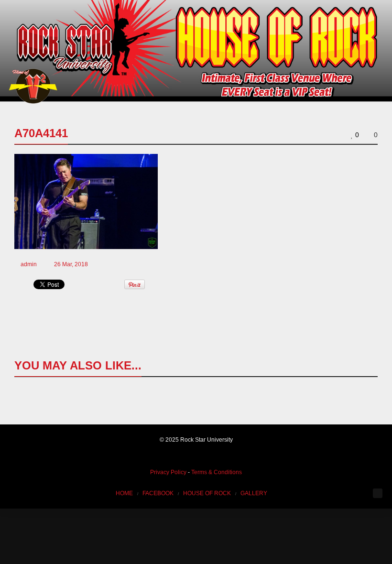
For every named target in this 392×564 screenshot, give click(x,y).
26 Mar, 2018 (71, 264)
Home (124, 493)
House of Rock (207, 493)
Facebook (158, 493)
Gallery (253, 493)
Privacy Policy (168, 472)
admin (29, 264)
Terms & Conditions (216, 472)
